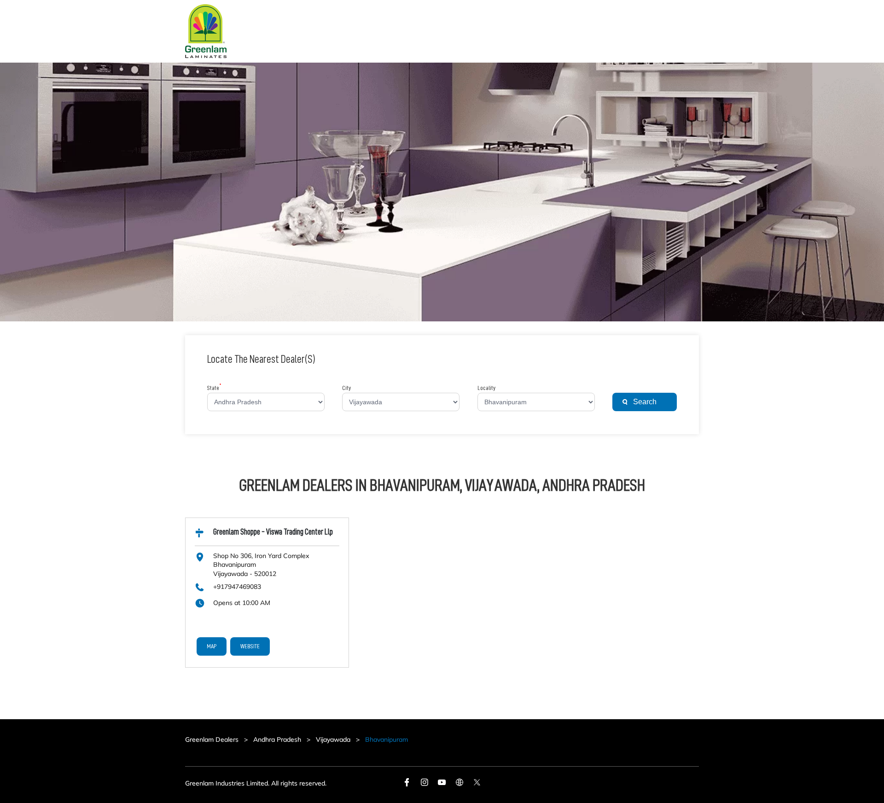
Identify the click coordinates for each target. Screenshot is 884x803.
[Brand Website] (459, 783)
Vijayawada (333, 739)
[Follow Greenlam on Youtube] (442, 783)
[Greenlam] (206, 31)
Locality (486, 387)
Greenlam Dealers (212, 739)
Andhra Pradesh (277, 739)
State (214, 387)
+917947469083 (237, 586)
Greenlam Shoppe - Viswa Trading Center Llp (273, 532)
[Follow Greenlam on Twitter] (477, 783)
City (346, 387)
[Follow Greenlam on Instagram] (424, 783)
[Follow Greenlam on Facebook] (407, 783)
